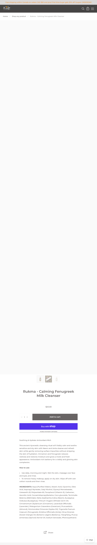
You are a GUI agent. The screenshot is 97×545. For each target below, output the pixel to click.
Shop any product (19, 16)
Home (5, 16)
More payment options (48, 431)
